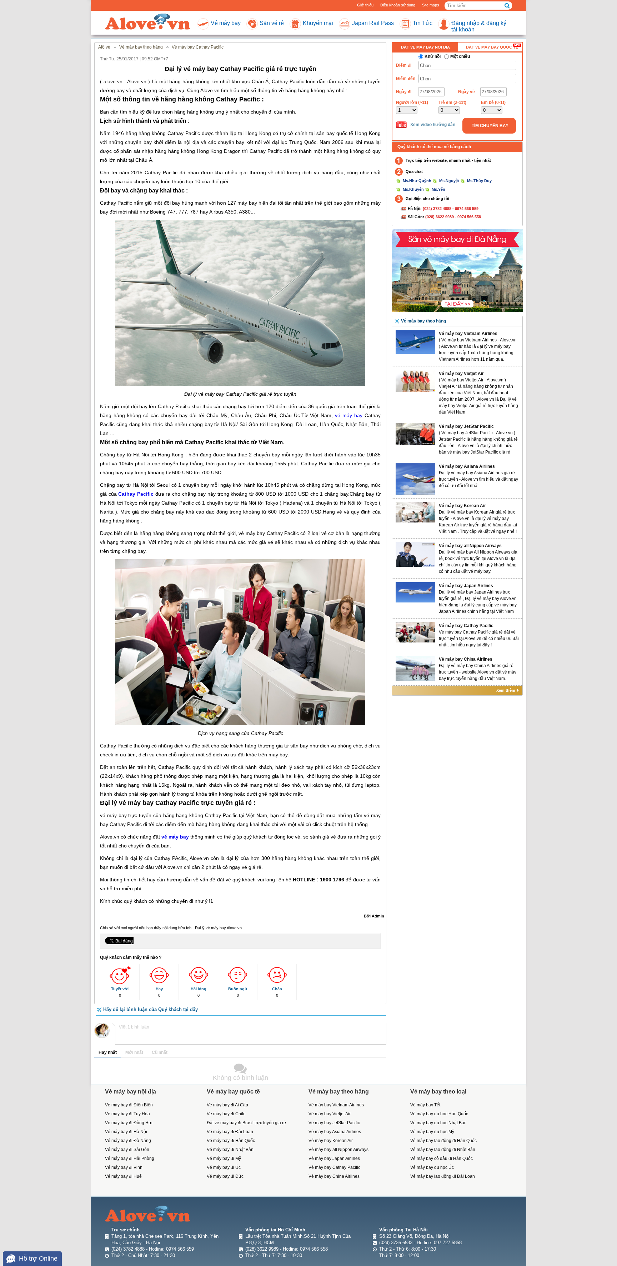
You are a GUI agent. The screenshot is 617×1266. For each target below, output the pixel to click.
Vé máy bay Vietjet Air (461, 373)
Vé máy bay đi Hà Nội (126, 1131)
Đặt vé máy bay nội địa (425, 47)
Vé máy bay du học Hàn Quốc (439, 1113)
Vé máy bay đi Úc (224, 1167)
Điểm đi (403, 65)
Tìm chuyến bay (490, 125)
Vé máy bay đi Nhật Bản (230, 1149)
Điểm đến (405, 78)
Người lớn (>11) (412, 102)
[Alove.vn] (147, 22)
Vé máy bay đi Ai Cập (227, 1104)
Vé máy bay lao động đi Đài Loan (442, 1176)
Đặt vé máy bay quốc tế (492, 47)
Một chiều (460, 56)
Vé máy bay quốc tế (233, 1092)
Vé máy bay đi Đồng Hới (128, 1122)
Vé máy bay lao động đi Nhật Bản (442, 1149)
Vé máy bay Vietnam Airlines (468, 333)
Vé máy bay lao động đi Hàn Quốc (443, 1140)
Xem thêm (505, 690)
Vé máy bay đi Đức (225, 1176)
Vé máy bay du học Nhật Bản (438, 1122)
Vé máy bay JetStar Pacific (466, 426)
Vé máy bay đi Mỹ (224, 1158)
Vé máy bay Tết (425, 1104)
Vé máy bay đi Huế (123, 1176)
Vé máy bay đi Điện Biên (129, 1104)
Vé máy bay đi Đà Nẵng (128, 1140)
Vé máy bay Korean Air (462, 505)
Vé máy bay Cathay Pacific (466, 625)
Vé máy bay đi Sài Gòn (127, 1149)
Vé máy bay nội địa (130, 1092)
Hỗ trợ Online (38, 1258)
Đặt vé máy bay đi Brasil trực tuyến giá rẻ (246, 1122)
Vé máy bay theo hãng (423, 321)
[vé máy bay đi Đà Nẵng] (457, 270)
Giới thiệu (365, 5)
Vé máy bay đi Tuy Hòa (127, 1113)
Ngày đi (403, 91)
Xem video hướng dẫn (432, 124)
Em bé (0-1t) (493, 102)
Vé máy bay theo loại (438, 1092)
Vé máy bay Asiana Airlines (467, 466)
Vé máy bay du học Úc (432, 1167)
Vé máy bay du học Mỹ (432, 1131)
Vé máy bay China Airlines (465, 659)
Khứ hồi (433, 56)
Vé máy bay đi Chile (226, 1113)
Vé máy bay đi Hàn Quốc (231, 1140)
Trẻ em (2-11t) (452, 102)
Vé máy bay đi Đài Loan (230, 1131)
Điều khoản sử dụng (397, 5)
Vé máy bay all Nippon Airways (470, 545)
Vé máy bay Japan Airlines (466, 585)
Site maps (430, 5)
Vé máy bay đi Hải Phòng (129, 1158)
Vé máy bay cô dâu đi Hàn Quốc (441, 1158)
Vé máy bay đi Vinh (123, 1167)
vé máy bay (348, 415)
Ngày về (466, 91)
